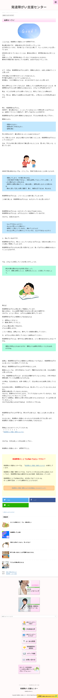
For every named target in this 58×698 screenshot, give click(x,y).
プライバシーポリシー (23, 685)
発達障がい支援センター (29, 688)
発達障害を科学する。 (29, 691)
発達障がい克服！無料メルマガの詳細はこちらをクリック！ (29, 488)
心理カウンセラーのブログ (8, 512)
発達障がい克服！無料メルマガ (13, 432)
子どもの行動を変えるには (17, 562)
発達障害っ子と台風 (15, 532)
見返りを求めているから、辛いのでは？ (20, 542)
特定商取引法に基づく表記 (34, 685)
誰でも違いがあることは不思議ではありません (22, 552)
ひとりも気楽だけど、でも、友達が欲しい (21, 522)
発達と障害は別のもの (11, 572)
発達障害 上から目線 (11, 573)
